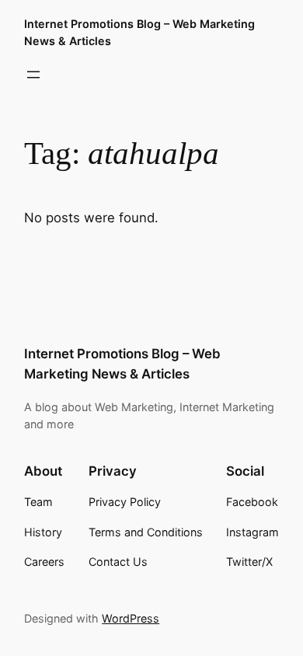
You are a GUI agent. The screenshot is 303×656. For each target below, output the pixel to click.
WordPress (130, 618)
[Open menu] (33, 74)
